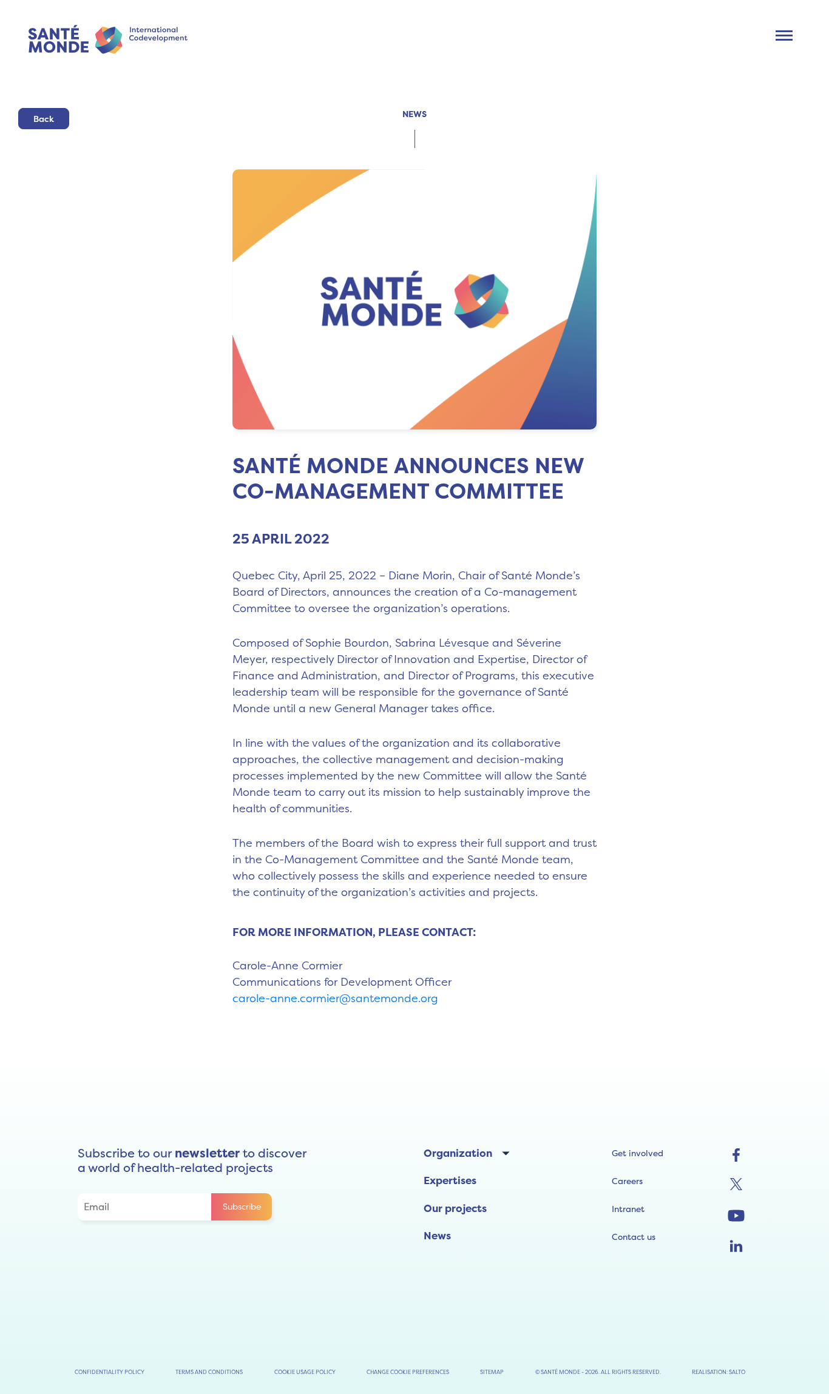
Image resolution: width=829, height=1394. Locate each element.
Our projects (455, 1208)
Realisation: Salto (718, 1372)
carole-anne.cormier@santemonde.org (335, 998)
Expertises (450, 1180)
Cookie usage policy (305, 1372)
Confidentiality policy (109, 1372)
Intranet (628, 1209)
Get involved (637, 1153)
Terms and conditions (209, 1372)
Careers (627, 1181)
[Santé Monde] (112, 38)
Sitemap (492, 1372)
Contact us (633, 1236)
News (437, 1235)
